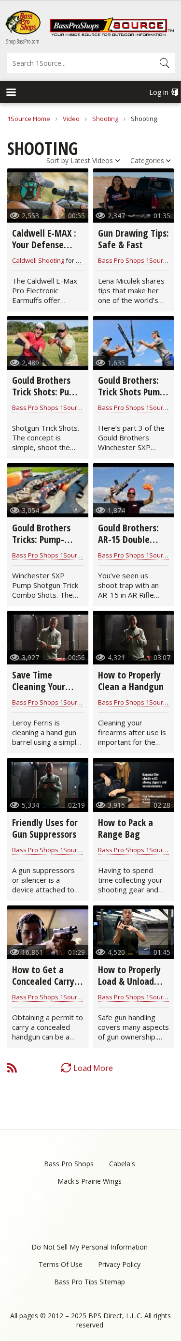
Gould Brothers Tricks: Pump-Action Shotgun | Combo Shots (46, 545)
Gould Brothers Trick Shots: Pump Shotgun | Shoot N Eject (46, 398)
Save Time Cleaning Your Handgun (38, 686)
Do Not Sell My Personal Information (89, 1246)
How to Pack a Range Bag (125, 828)
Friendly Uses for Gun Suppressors (45, 828)
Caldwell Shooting (38, 260)
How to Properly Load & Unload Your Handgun (129, 981)
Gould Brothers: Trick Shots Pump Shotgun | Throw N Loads (131, 398)
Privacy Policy (119, 1264)
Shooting (105, 118)
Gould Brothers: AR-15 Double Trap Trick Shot (128, 539)
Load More (93, 1068)
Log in (158, 92)
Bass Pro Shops (69, 1163)
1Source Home (28, 118)
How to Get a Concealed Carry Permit (43, 981)
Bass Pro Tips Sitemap (89, 1281)
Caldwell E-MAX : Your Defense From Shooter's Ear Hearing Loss (44, 250)
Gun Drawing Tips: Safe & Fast (133, 238)
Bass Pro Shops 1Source (134, 260)
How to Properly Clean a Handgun (131, 680)
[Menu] (10, 93)
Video (71, 118)
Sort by (57, 160)
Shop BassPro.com (23, 41)
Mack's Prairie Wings (89, 1181)
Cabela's (122, 1163)
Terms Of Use (61, 1264)
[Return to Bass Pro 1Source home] (112, 34)
